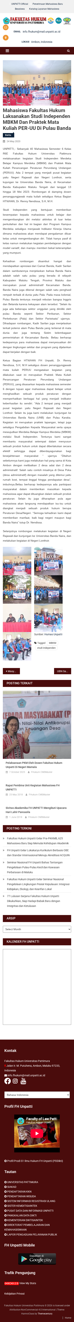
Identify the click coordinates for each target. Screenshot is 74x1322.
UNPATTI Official (19, 4)
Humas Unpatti (53, 634)
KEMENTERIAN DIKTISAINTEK (25, 1220)
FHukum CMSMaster (41, 772)
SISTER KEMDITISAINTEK (22, 1205)
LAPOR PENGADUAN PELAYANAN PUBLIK (32, 1234)
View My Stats (27, 1283)
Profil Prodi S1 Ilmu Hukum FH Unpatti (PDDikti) (35, 1160)
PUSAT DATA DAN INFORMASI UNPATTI (30, 1210)
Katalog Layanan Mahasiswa (44, 9)
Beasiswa (20, 9)
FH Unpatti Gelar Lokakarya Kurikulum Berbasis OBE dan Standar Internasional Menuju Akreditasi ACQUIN (38, 853)
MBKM (52, 643)
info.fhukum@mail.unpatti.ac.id (41, 31)
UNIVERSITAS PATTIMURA (22, 1182)
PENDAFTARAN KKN (19, 1191)
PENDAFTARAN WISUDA (21, 1196)
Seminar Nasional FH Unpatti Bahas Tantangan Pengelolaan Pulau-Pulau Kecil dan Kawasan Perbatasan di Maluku (35, 867)
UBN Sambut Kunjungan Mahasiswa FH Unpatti (64, 671)
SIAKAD (11, 1186)
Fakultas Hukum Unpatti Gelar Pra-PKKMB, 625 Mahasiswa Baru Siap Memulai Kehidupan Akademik (38, 841)
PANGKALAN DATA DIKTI (22, 1215)
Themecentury (45, 1313)
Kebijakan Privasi (14, 1293)
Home (68, 1318)
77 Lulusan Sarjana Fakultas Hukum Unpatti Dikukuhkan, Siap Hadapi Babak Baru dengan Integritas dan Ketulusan (33, 901)
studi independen (46, 647)
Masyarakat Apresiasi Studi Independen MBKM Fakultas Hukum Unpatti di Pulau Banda (14, 671)
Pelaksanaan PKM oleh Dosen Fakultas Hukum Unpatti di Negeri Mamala (34, 765)
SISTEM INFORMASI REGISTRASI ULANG (31, 1201)
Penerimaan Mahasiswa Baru (48, 4)
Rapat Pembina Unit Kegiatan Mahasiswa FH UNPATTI (33, 787)
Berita (8, 135)
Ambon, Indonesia (41, 42)
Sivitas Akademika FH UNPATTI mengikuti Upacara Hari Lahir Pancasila (36, 810)
